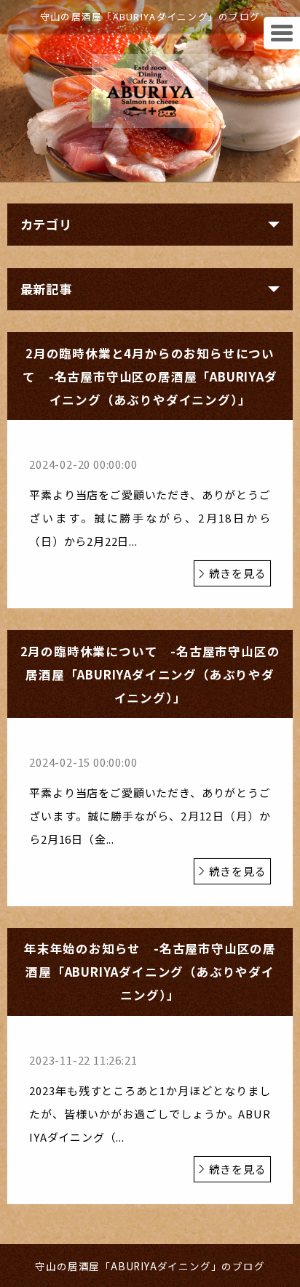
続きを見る (238, 573)
